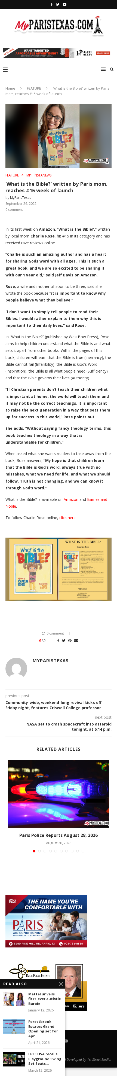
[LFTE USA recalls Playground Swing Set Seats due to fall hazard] (14, 1059)
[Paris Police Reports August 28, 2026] (58, 794)
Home (10, 88)
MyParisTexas (20, 197)
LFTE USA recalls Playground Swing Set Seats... (44, 1059)
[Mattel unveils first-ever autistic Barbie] (14, 999)
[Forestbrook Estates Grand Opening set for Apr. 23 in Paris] (14, 1026)
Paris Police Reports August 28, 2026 (58, 835)
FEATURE (34, 88)
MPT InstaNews (38, 175)
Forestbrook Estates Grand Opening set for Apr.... (43, 1028)
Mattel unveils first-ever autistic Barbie (44, 999)
